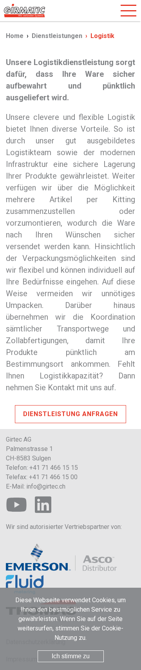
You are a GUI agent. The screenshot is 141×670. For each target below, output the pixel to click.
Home (15, 36)
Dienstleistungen (57, 36)
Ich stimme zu (71, 656)
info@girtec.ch (45, 486)
